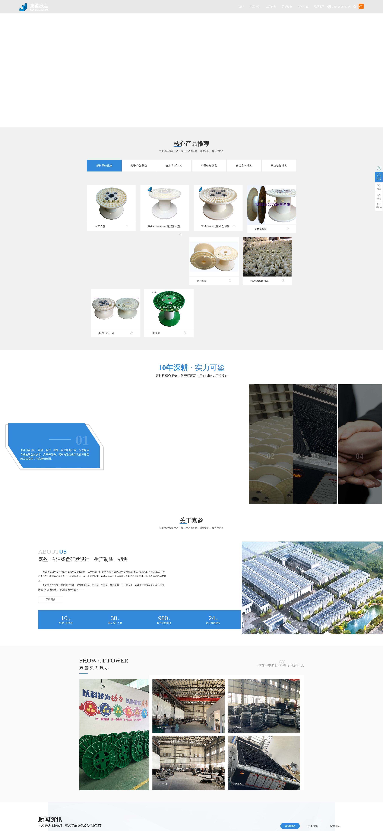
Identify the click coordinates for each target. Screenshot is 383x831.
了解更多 (50, 599)
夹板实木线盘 (244, 165)
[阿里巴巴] (361, 6)
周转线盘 (202, 280)
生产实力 (271, 6)
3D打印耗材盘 (174, 165)
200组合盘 (99, 226)
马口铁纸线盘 (279, 165)
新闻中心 (303, 6)
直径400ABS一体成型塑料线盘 (164, 226)
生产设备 (237, 784)
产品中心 (255, 6)
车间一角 (162, 727)
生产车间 (237, 727)
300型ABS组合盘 (259, 280)
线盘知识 (335, 825)
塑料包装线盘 (139, 165)
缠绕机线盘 (261, 229)
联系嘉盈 (319, 6)
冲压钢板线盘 (209, 165)
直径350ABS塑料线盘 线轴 (215, 226)
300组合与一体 (106, 333)
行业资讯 (312, 825)
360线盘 (156, 333)
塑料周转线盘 (104, 165)
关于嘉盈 (287, 6)
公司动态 (290, 825)
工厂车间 (162, 784)
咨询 (379, 178)
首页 (241, 6)
